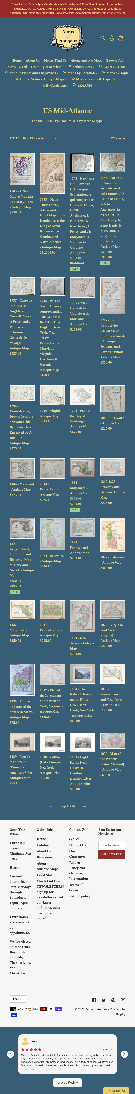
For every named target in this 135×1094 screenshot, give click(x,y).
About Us (44, 851)
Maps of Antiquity (97, 1009)
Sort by (14, 138)
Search (74, 839)
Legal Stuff (45, 875)
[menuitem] (17, 60)
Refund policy (79, 896)
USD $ (17, 999)
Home (41, 839)
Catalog (43, 845)
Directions (44, 857)
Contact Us (77, 845)
